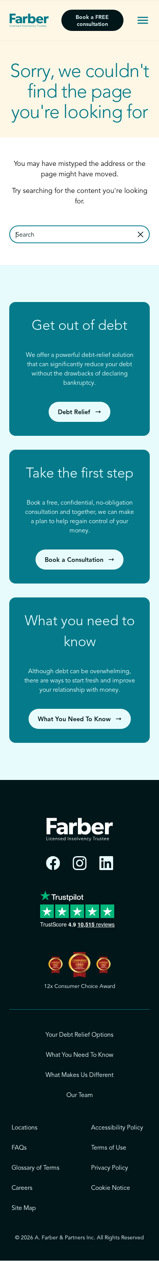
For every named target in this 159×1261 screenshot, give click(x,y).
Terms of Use (108, 1148)
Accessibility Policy (117, 1128)
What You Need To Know (79, 1055)
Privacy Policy (109, 1168)
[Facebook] (53, 863)
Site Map (24, 1208)
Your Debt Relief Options (79, 1035)
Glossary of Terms (35, 1168)
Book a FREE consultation (92, 21)
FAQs (19, 1148)
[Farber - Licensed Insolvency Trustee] (29, 20)
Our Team (79, 1095)
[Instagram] (80, 863)
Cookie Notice (110, 1188)
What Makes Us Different (79, 1075)
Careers (22, 1188)
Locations (24, 1128)
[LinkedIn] (106, 863)
